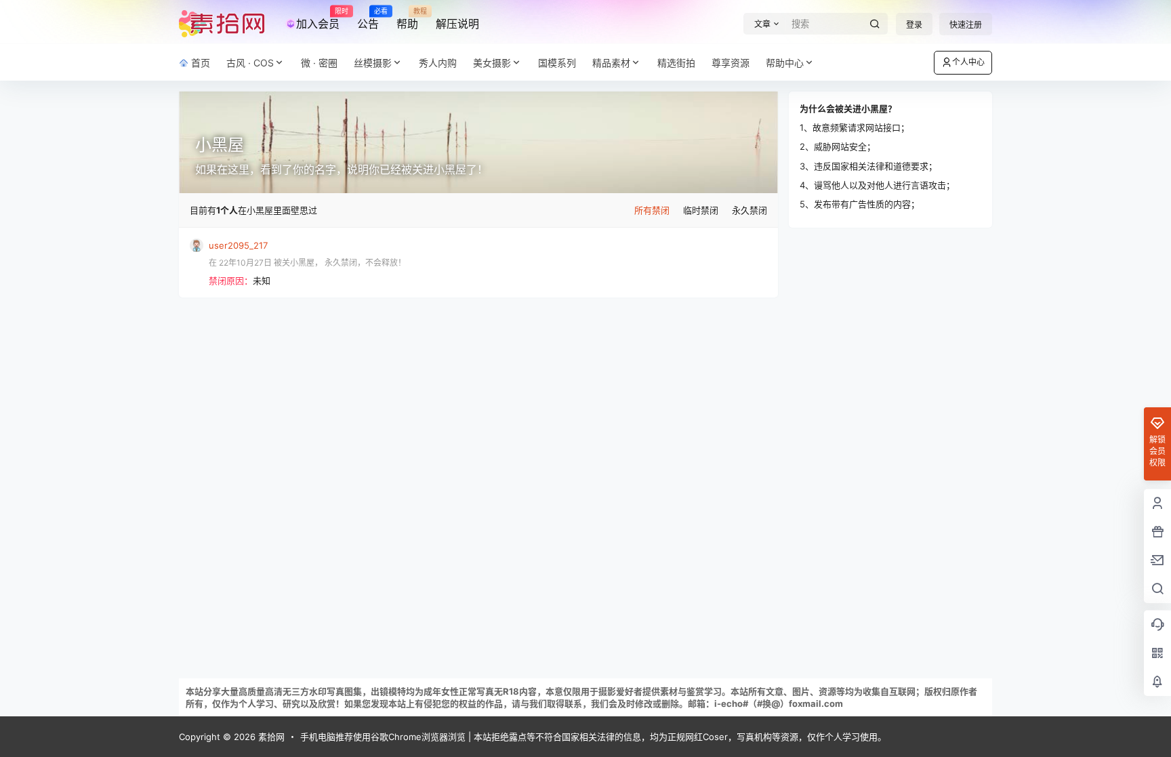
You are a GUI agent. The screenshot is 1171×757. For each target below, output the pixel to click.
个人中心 (968, 62)
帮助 (407, 19)
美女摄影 (492, 62)
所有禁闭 (652, 210)
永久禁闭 (749, 210)
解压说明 (457, 23)
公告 (368, 19)
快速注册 (965, 25)
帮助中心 (785, 62)
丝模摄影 (373, 62)
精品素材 (611, 62)
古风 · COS (250, 62)
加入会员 (318, 19)
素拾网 (270, 736)
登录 (914, 25)
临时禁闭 (700, 210)
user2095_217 (238, 245)
